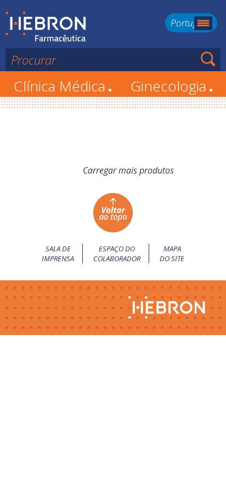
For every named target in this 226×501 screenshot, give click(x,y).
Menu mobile (203, 23)
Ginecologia (172, 86)
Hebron (45, 27)
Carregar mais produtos (128, 170)
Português (191, 22)
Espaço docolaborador (116, 253)
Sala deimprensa (58, 253)
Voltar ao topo (113, 213)
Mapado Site (172, 253)
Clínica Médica (63, 86)
